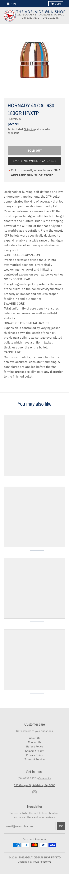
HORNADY (14, 119)
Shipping (29, 129)
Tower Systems (42, 861)
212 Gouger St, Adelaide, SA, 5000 (34, 785)
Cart (58, 3)
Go (61, 826)
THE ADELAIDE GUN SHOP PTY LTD (40, 857)
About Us (34, 738)
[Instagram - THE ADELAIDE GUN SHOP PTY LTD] (34, 792)
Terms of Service (35, 759)
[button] (34, 160)
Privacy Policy (34, 755)
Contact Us (34, 742)
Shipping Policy (34, 751)
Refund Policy (34, 746)
